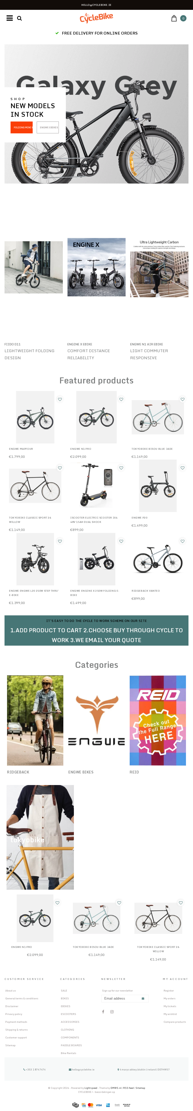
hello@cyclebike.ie (83, 1069)
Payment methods (16, 1022)
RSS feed (128, 1088)
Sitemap (10, 1045)
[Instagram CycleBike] (112, 1011)
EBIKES (65, 1006)
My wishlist (170, 1014)
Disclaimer (11, 1006)
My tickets (170, 1006)
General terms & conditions (21, 998)
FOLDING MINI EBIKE (23, 127)
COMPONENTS (70, 1037)
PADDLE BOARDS (71, 1045)
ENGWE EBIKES (49, 127)
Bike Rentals (68, 1053)
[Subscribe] (143, 999)
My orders (169, 998)
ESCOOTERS (68, 1014)
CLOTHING (67, 1030)
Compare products (175, 1022)
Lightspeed (90, 1088)
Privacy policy (13, 1014)
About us (10, 990)
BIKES (65, 998)
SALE (64, 990)
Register (169, 990)
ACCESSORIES (70, 1022)
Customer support (16, 1037)
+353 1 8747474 (35, 1069)
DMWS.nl (116, 1088)
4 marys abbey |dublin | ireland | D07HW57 (144, 1069)
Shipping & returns (16, 1030)
